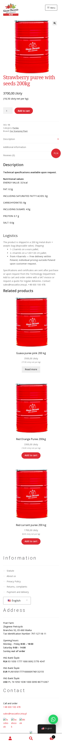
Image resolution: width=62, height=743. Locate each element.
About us (11, 576)
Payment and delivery (18, 591)
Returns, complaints (17, 586)
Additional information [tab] (14, 147)
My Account (10, 738)
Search (31, 738)
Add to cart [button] (31, 455)
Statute (10, 570)
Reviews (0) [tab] (9, 155)
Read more (31, 369)
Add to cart (24, 110)
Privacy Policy (14, 581)
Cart (47, 736)
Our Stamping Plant (19, 131)
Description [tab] (9, 139)
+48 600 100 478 (12, 706)
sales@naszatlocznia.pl (15, 713)
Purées (16, 128)
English (16, 600)
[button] (54, 23)
